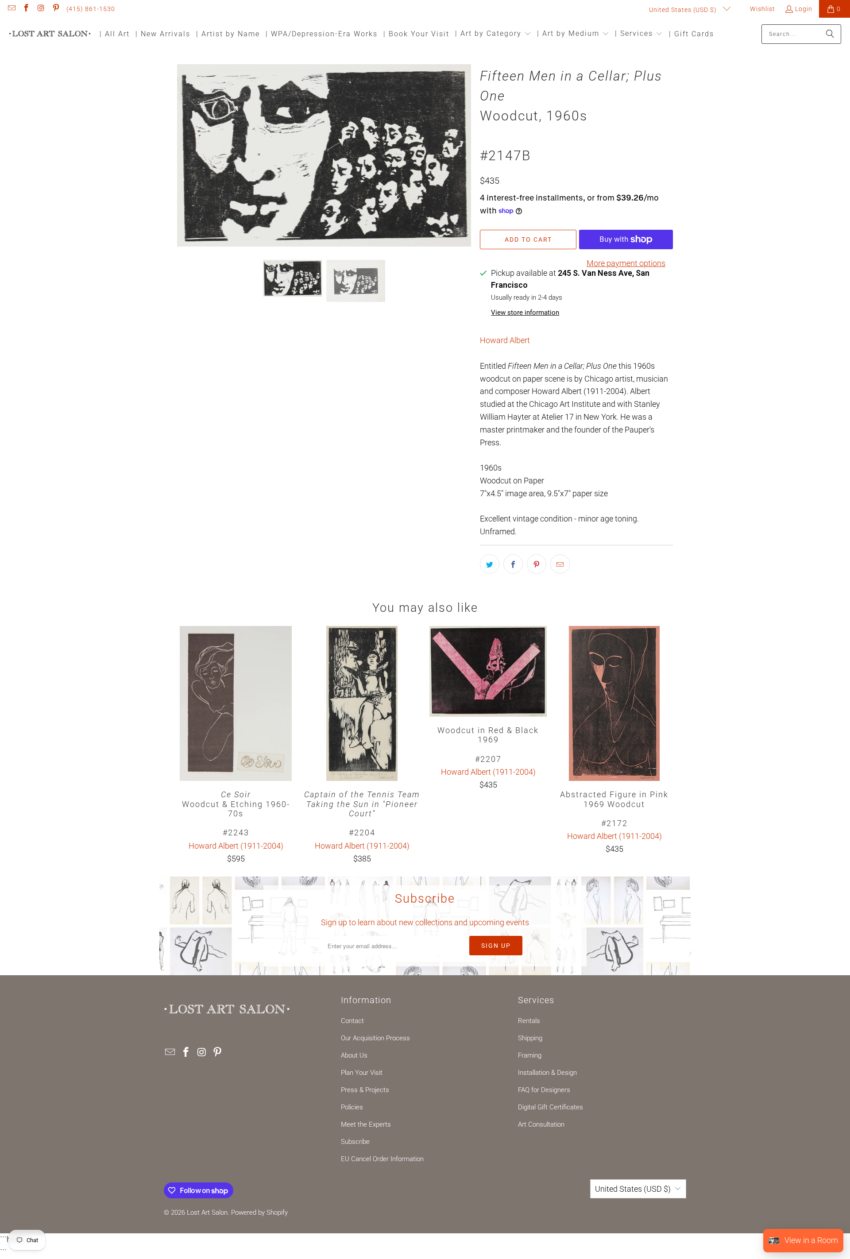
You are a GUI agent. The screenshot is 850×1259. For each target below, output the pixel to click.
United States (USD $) (684, 9)
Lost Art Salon (207, 1213)
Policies (352, 1107)
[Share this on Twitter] (489, 564)
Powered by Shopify (259, 1213)
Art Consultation (541, 1124)
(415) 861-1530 (90, 8)
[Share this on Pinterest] (536, 564)
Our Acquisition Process (375, 1038)
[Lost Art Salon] (50, 34)
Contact (352, 1021)
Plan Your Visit (361, 1073)
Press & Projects (365, 1090)
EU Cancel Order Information (382, 1159)
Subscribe (355, 1142)
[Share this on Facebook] (513, 564)
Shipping (530, 1038)
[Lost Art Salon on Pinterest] (55, 8)
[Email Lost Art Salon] (11, 8)
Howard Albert (505, 340)
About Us (354, 1055)
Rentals (529, 1021)
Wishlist (761, 8)
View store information (525, 313)
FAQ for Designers (544, 1090)
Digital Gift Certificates (550, 1107)
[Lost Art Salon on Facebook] (26, 8)
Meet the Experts (366, 1124)
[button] (493, 34)
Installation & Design (547, 1073)
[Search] (830, 34)
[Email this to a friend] (560, 564)
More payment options (626, 263)
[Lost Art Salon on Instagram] (40, 8)
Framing (529, 1055)
